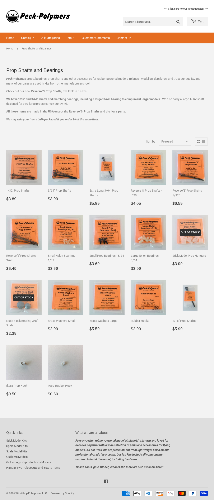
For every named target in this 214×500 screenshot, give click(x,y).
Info (69, 37)
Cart (200, 21)
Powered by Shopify (62, 493)
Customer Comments (96, 37)
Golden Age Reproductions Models (28, 462)
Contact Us (124, 37)
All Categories (50, 37)
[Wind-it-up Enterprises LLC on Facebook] (106, 482)
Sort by (150, 141)
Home (10, 37)
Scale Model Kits (16, 451)
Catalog (26, 37)
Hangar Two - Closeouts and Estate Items (33, 467)
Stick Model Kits (16, 440)
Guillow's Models (17, 456)
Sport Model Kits (17, 446)
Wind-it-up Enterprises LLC (31, 493)
